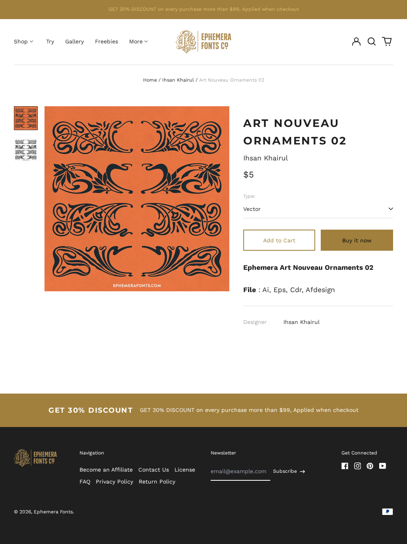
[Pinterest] (370, 466)
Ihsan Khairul (178, 80)
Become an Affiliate (106, 469)
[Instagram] (357, 466)
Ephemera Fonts (53, 512)
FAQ (84, 481)
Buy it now (357, 240)
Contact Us (153, 469)
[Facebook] (345, 466)
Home (150, 80)
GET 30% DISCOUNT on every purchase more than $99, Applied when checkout (204, 9)
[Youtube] (382, 466)
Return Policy (157, 481)
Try (50, 41)
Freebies (106, 41)
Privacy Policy (114, 481)
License (184, 469)
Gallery (74, 41)
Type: (249, 196)
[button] (371, 41)
